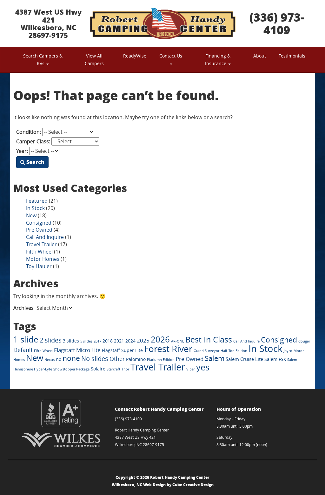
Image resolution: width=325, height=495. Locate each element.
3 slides (71, 341)
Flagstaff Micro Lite (77, 350)
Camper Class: (33, 141)
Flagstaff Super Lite (122, 350)
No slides (94, 359)
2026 (160, 339)
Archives (23, 307)
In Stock (35, 208)
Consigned (38, 222)
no (58, 359)
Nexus (49, 359)
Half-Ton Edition (234, 351)
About (259, 56)
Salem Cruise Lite (244, 359)
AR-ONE (177, 341)
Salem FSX (275, 359)
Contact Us (170, 56)
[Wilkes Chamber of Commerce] (61, 439)
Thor (125, 369)
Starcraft (113, 369)
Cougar (304, 341)
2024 (130, 341)
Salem (214, 358)
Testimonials (292, 56)
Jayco (288, 351)
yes (202, 367)
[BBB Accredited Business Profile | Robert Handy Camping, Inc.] (61, 413)
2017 (97, 341)
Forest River (168, 349)
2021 (119, 341)
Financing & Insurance (217, 59)
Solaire (98, 369)
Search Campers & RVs (43, 59)
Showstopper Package (71, 369)
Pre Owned (39, 229)
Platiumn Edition (161, 359)
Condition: (28, 131)
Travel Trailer (41, 244)
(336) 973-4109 (276, 23)
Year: (22, 150)
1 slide (25, 339)
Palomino (136, 359)
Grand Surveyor (206, 351)
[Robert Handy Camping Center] (162, 23)
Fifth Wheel (39, 251)
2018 (108, 341)
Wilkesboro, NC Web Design (139, 484)
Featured (37, 200)
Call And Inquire (45, 237)
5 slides (86, 341)
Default (23, 350)
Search (34, 162)
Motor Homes (42, 258)
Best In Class (208, 339)
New (31, 215)
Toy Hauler (39, 266)
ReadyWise (134, 56)
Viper (190, 369)
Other (117, 359)
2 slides (51, 340)
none (71, 358)
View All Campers (94, 59)
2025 (143, 340)
